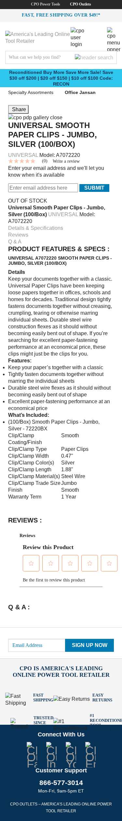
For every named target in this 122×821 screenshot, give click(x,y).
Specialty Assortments (30, 92)
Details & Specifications (35, 228)
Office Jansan (80, 92)
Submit (94, 188)
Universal (23, 155)
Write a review (66, 161)
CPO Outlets (80, 4)
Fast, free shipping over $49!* (61, 15)
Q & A (14, 241)
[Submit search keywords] (94, 57)
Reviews (18, 235)
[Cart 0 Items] (97, 32)
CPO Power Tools (45, 4)
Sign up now (89, 645)
